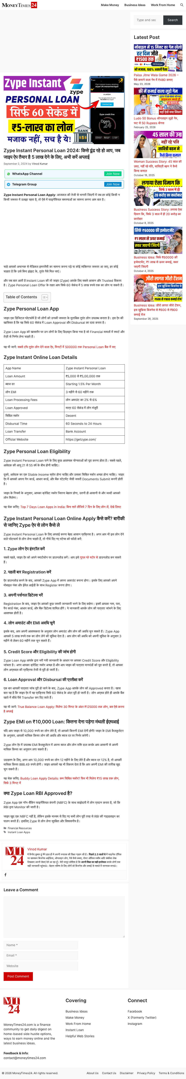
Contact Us (109, 1073)
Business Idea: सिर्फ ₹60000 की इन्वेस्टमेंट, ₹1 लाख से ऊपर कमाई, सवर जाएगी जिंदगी (156, 262)
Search (173, 20)
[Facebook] (5, 875)
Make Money (110, 5)
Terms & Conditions (171, 1073)
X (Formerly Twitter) (142, 1017)
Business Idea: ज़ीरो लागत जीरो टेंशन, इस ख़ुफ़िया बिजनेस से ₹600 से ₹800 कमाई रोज (157, 310)
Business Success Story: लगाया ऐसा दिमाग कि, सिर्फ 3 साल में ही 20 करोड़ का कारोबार (158, 214)
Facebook (135, 1011)
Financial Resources (20, 828)
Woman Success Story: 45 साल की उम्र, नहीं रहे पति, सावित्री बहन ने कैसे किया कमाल (158, 166)
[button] (182, 5)
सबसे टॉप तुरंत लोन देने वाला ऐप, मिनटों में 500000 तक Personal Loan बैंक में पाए (66, 347)
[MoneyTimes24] (19, 5)
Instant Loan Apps (19, 832)
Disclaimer (127, 1073)
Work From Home (163, 5)
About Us (92, 1073)
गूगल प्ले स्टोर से (89, 557)
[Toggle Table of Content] (43, 297)
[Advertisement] (64, 41)
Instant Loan (75, 1030)
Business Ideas (134, 5)
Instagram (135, 1024)
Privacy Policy (146, 1073)
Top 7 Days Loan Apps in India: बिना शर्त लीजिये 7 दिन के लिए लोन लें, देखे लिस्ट (70, 507)
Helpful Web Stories (80, 1036)
